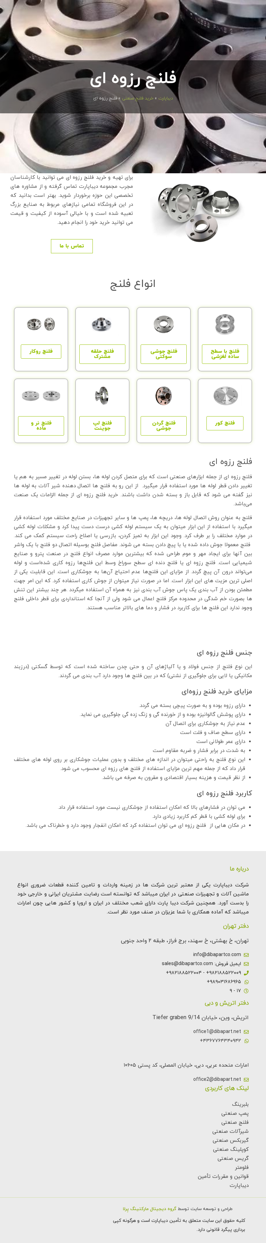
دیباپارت (165, 98)
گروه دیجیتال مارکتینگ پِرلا (149, 1209)
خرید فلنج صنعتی (137, 98)
